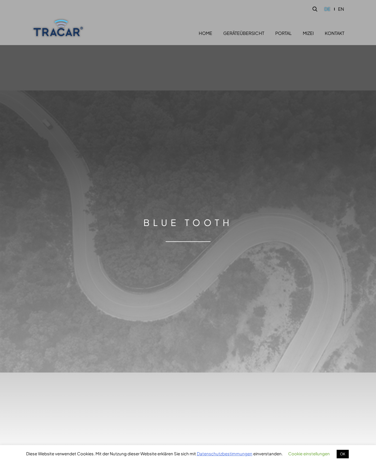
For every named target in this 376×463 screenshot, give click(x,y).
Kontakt (334, 33)
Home (205, 33)
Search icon (314, 8)
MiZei (308, 33)
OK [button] (342, 454)
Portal (283, 33)
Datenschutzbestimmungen (224, 453)
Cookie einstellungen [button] (309, 453)
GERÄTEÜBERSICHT (243, 33)
